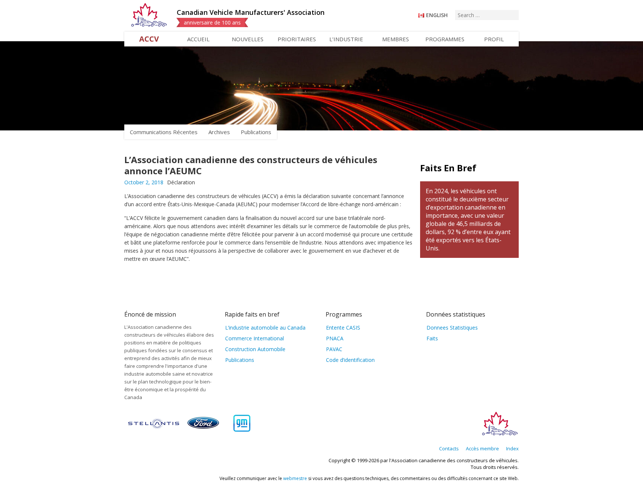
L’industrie (346, 39)
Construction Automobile (255, 349)
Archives (219, 132)
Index (512, 448)
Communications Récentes (164, 132)
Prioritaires (297, 39)
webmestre (295, 478)
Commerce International (254, 338)
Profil (494, 39)
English (437, 15)
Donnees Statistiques (452, 327)
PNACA (334, 338)
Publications (256, 132)
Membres (395, 39)
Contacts (449, 448)
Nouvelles (247, 39)
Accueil (198, 39)
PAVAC (334, 349)
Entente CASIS (343, 327)
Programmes (444, 39)
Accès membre (482, 448)
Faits (432, 338)
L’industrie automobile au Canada (265, 327)
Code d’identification (350, 359)
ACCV (149, 39)
